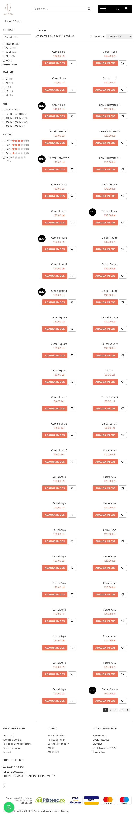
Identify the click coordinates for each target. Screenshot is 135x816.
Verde (9, 52)
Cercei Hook (59, 51)
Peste (9, 140)
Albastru (10, 43)
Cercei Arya (109, 450)
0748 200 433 (15, 767)
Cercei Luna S (59, 397)
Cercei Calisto (110, 689)
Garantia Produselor (58, 743)
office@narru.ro (16, 772)
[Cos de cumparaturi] (126, 8)
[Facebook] (4, 783)
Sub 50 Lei (11, 109)
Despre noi (8, 735)
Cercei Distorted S (109, 104)
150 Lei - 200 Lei (14, 122)
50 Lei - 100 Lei (13, 113)
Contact (7, 752)
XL (7, 95)
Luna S (110, 370)
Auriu (8, 47)
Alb (7, 56)
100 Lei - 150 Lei (14, 117)
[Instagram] (4, 787)
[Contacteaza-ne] (117, 8)
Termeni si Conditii (12, 739)
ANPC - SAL (53, 752)
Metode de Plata (56, 735)
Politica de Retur (56, 739)
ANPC (51, 747)
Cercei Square (59, 317)
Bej (7, 60)
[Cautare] (89, 9)
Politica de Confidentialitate (17, 743)
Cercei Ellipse (59, 184)
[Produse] (103, 9)
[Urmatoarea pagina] (127, 710)
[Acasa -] (15, 9)
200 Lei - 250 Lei (14, 126)
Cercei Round (110, 237)
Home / (9, 21)
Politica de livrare (11, 747)
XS (7, 91)
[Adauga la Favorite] (72, 63)
